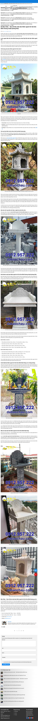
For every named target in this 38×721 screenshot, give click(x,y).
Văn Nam (9, 31)
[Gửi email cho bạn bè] (20, 631)
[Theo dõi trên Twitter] (28, 718)
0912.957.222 (7, 716)
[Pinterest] (3, 626)
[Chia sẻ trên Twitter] (18, 631)
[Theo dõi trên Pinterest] (29, 718)
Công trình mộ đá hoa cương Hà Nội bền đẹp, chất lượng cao (14, 681)
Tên (3, 648)
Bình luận (3, 639)
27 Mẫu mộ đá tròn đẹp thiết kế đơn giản (10, 691)
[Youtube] (4, 626)
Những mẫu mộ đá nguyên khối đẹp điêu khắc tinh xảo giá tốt (14, 688)
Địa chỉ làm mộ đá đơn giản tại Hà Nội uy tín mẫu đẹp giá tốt (14, 701)
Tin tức (15, 714)
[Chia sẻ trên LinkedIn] (23, 631)
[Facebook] (1, 626)
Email (3, 652)
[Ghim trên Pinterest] (22, 631)
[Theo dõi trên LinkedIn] (31, 718)
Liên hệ (15, 713)
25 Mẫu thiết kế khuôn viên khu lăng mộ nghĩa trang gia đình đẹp (14, 694)
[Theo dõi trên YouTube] (32, 718)
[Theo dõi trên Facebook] (26, 718)
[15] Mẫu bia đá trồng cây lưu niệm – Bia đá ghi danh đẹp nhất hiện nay (15, 672)
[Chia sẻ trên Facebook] (16, 631)
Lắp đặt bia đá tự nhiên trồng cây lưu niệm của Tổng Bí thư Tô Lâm (15, 675)
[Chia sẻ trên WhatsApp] (14, 631)
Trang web (3, 657)
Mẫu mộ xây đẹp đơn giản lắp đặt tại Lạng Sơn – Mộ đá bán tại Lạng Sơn (16, 678)
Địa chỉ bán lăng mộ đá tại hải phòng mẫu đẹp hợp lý (12, 685)
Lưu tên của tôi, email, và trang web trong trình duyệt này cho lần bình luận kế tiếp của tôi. (18, 662)
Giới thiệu (16, 711)
